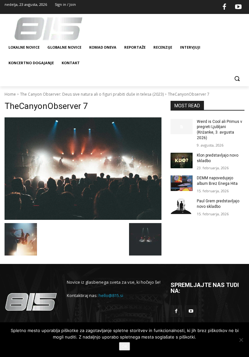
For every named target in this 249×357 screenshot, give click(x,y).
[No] (241, 340)
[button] (236, 78)
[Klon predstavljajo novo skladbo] (182, 160)
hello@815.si (111, 295)
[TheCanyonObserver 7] (83, 168)
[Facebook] (224, 7)
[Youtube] (238, 7)
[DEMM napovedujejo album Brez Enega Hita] (182, 183)
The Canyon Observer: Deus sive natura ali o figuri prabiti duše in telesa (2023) (92, 94)
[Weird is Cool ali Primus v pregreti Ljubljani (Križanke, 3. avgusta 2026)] (182, 127)
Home (10, 94)
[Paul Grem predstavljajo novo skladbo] (182, 206)
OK (124, 346)
